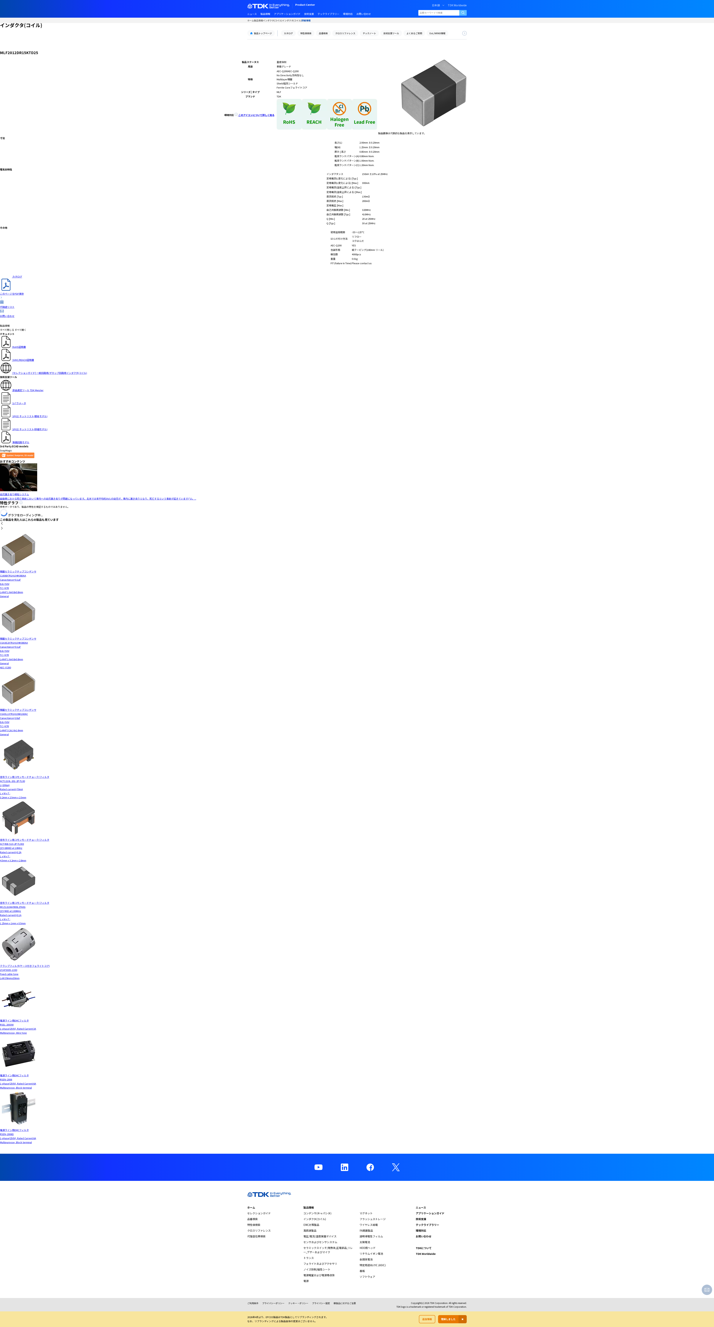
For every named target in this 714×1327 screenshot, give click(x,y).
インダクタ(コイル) (272, 20)
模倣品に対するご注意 (345, 1303)
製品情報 (258, 20)
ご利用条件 (252, 1303)
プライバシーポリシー (273, 1303)
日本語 (436, 5)
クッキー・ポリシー (298, 1303)
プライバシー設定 (321, 1303)
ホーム (250, 20)
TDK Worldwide (457, 5)
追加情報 (427, 1319)
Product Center (305, 5)
